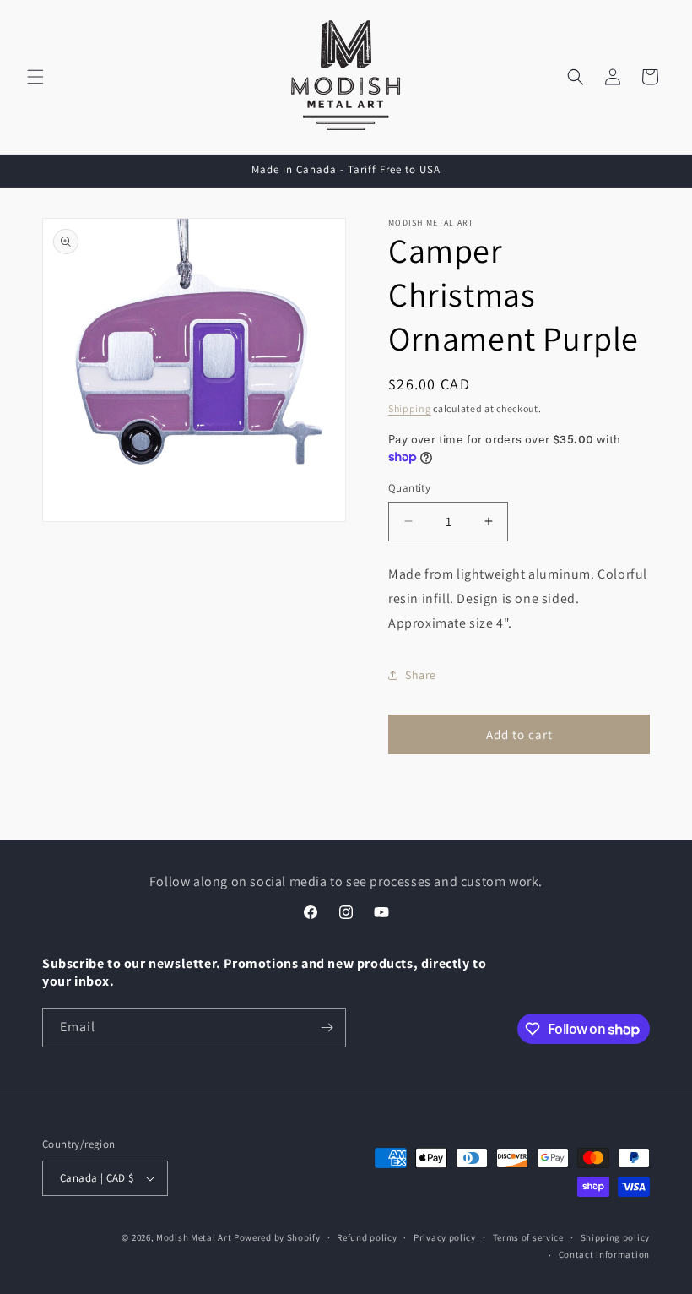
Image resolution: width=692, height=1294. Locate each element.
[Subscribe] (326, 1027)
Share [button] (420, 674)
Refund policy (367, 1237)
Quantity (409, 488)
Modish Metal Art (193, 1237)
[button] (35, 76)
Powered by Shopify (277, 1237)
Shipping (409, 408)
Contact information (604, 1254)
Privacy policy (445, 1237)
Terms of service (528, 1237)
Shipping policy (616, 1237)
